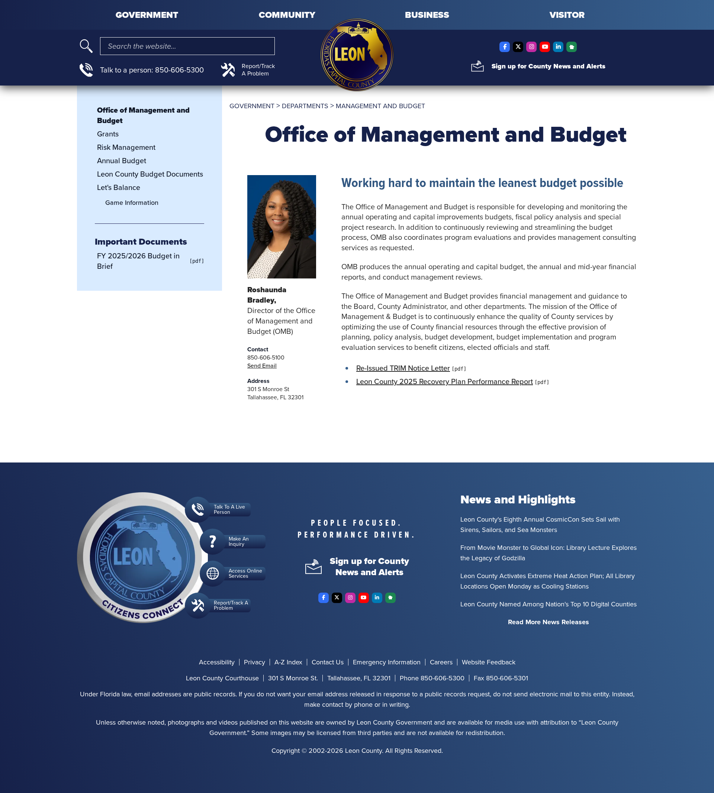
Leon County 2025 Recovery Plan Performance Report (444, 381)
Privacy (254, 662)
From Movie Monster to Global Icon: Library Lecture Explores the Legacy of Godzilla (548, 553)
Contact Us (328, 662)
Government (147, 15)
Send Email (262, 365)
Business (427, 15)
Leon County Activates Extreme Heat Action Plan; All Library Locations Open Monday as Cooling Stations (547, 581)
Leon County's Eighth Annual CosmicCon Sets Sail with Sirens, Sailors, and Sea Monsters (540, 525)
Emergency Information (387, 662)
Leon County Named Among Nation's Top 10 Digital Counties (548, 604)
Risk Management (126, 147)
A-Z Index (288, 662)
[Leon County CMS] (357, 55)
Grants (108, 133)
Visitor (567, 15)
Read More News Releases (548, 622)
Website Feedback (488, 662)
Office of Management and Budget (143, 115)
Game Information (131, 202)
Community (287, 15)
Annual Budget (121, 160)
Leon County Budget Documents (150, 174)
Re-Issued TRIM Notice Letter (403, 368)
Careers (441, 662)
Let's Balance (118, 187)
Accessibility (217, 662)
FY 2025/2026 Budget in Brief (138, 261)
